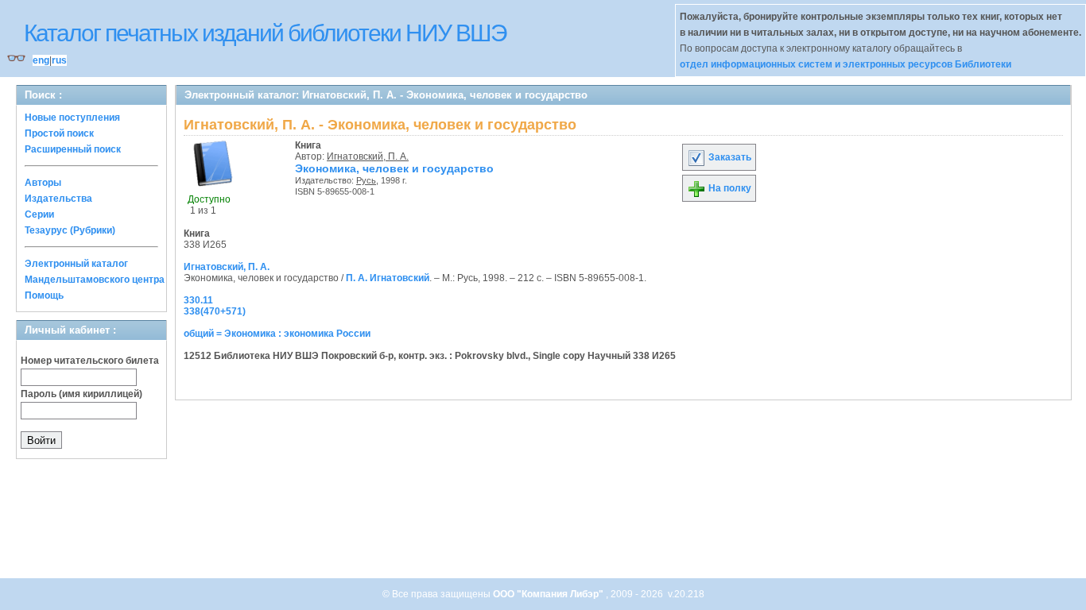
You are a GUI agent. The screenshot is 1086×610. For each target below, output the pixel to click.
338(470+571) (215, 311)
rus (59, 60)
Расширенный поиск (73, 149)
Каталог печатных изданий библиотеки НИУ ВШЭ (265, 33)
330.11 (198, 300)
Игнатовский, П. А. (368, 156)
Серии (39, 214)
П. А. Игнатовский (387, 278)
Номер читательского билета (90, 360)
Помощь (44, 295)
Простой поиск (59, 133)
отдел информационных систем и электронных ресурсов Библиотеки (845, 64)
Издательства (58, 198)
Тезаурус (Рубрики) (70, 230)
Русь (366, 180)
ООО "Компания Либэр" (549, 594)
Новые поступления (72, 117)
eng (41, 60)
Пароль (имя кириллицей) (81, 394)
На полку (728, 188)
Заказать (728, 157)
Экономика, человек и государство (394, 168)
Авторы (43, 182)
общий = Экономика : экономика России (277, 333)
